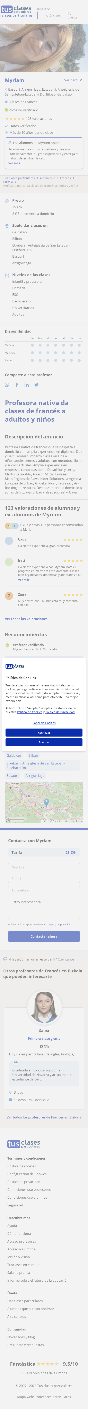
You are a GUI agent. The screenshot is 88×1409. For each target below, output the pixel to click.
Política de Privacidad (60, 712)
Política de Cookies (29, 712)
